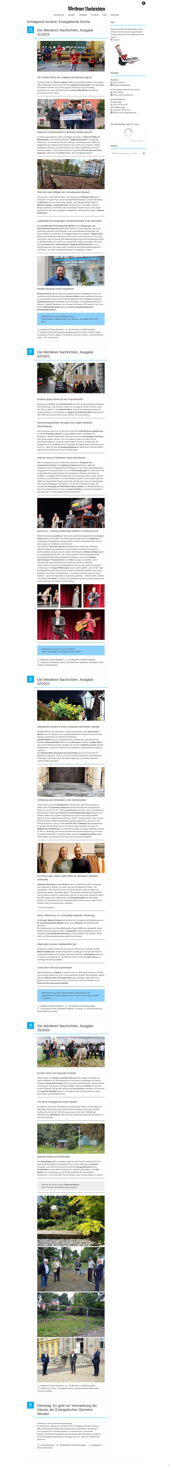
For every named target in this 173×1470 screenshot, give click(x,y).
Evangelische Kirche (45, 335)
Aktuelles (59, 15)
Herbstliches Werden (66, 1009)
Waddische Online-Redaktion (52, 329)
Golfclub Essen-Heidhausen (78, 662)
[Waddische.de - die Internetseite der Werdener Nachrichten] (86, 10)
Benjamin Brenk (47, 332)
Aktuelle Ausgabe (88, 329)
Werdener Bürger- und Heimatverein (88, 335)
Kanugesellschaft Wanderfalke (87, 1388)
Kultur (101, 662)
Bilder (71, 15)
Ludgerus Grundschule (63, 335)
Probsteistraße (51, 665)
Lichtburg (41, 665)
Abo (105, 15)
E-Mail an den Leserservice (123, 95)
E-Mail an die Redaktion (121, 85)
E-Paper (95, 15)
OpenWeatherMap (136, 141)
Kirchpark (94, 662)
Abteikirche (45, 1388)
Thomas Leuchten (44, 1391)
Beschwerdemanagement (64, 332)
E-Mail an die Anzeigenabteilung (124, 113)
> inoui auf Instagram (45, 907)
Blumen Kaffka (81, 332)
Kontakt (115, 15)
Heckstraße (48, 1448)
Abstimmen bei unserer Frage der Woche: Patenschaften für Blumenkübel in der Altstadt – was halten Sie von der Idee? (69, 319)
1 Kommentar (52, 337)
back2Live (45, 662)
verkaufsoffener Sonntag (47, 1011)
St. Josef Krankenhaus (93, 1009)
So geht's (116, 40)
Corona (53, 1388)
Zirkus (39, 337)
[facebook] (144, 3)
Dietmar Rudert (94, 332)
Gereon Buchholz (47, 1445)
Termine (83, 15)
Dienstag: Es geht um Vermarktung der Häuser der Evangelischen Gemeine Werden (67, 1410)
